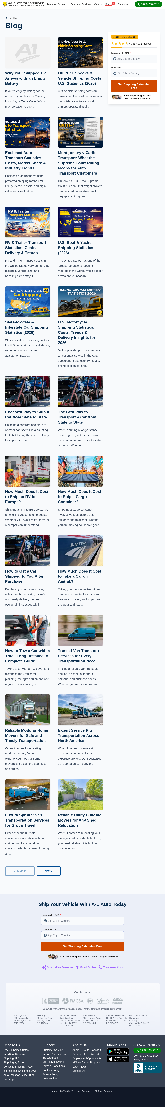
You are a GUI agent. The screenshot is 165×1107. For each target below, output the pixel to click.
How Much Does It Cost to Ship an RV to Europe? (26, 496)
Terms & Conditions (53, 1066)
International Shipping (16, 1070)
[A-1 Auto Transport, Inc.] (23, 4)
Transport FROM (120, 53)
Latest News (79, 1066)
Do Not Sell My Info (53, 1061)
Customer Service (52, 1050)
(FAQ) (29, 1066)
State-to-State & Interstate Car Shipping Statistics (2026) (26, 327)
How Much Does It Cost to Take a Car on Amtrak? (79, 576)
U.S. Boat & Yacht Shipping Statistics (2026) (75, 247)
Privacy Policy (50, 1074)
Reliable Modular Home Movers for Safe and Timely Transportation (26, 735)
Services (57, 4)
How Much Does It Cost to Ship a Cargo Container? (79, 496)
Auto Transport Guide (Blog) (19, 1075)
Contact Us (78, 1070)
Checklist (123, 4)
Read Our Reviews (14, 1054)
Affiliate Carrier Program (86, 1062)
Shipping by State (13, 1062)
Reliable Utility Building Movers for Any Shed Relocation (80, 820)
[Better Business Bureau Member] (147, 1067)
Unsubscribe (49, 1078)
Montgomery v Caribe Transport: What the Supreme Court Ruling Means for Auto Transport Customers (78, 163)
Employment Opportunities (87, 1058)
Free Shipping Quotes (16, 1050)
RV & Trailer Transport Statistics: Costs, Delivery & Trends (25, 247)
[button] (148, 4)
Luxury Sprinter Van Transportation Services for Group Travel (27, 820)
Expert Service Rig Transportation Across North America (78, 735)
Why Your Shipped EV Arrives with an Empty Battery (25, 78)
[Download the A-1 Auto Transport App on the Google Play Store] (118, 1051)
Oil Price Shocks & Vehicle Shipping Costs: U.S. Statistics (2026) (80, 78)
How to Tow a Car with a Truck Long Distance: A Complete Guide (27, 656)
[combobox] (134, 59)
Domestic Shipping (14, 1066)
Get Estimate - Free (134, 86)
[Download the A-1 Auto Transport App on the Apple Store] (118, 1059)
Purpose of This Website (86, 1054)
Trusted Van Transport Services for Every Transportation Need (78, 656)
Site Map (8, 1079)
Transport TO (119, 67)
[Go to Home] (6, 18)
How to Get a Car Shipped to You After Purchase (24, 576)
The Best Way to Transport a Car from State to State (77, 417)
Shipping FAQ (11, 1058)
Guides (98, 4)
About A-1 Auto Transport (86, 1050)
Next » (49, 871)
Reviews (81, 4)
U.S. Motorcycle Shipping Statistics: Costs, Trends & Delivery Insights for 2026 (76, 332)
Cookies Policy (51, 1070)
